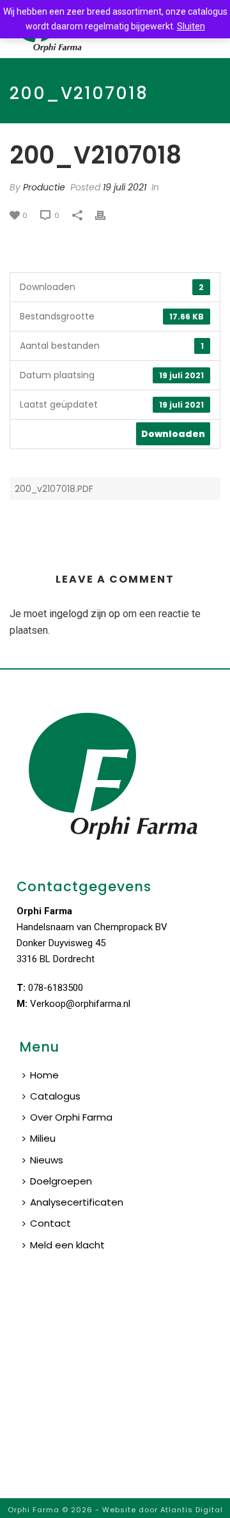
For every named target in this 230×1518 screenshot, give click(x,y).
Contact (50, 1223)
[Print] (106, 215)
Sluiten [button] (191, 26)
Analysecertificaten (76, 1202)
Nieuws (46, 1160)
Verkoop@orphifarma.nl (80, 1003)
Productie (44, 187)
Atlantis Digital (191, 1510)
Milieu (43, 1138)
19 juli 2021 (124, 187)
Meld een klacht (67, 1245)
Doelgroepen (61, 1181)
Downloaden (173, 433)
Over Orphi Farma (71, 1117)
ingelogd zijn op (84, 614)
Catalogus (55, 1096)
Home (44, 1075)
